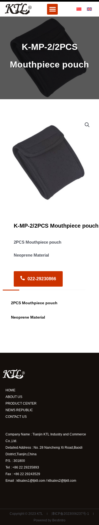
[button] (52, 9)
